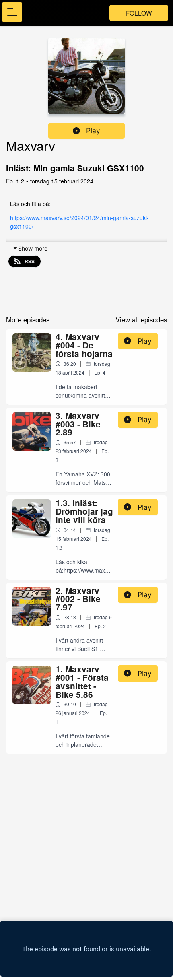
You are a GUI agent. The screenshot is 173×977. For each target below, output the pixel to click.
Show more (32, 248)
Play (93, 130)
